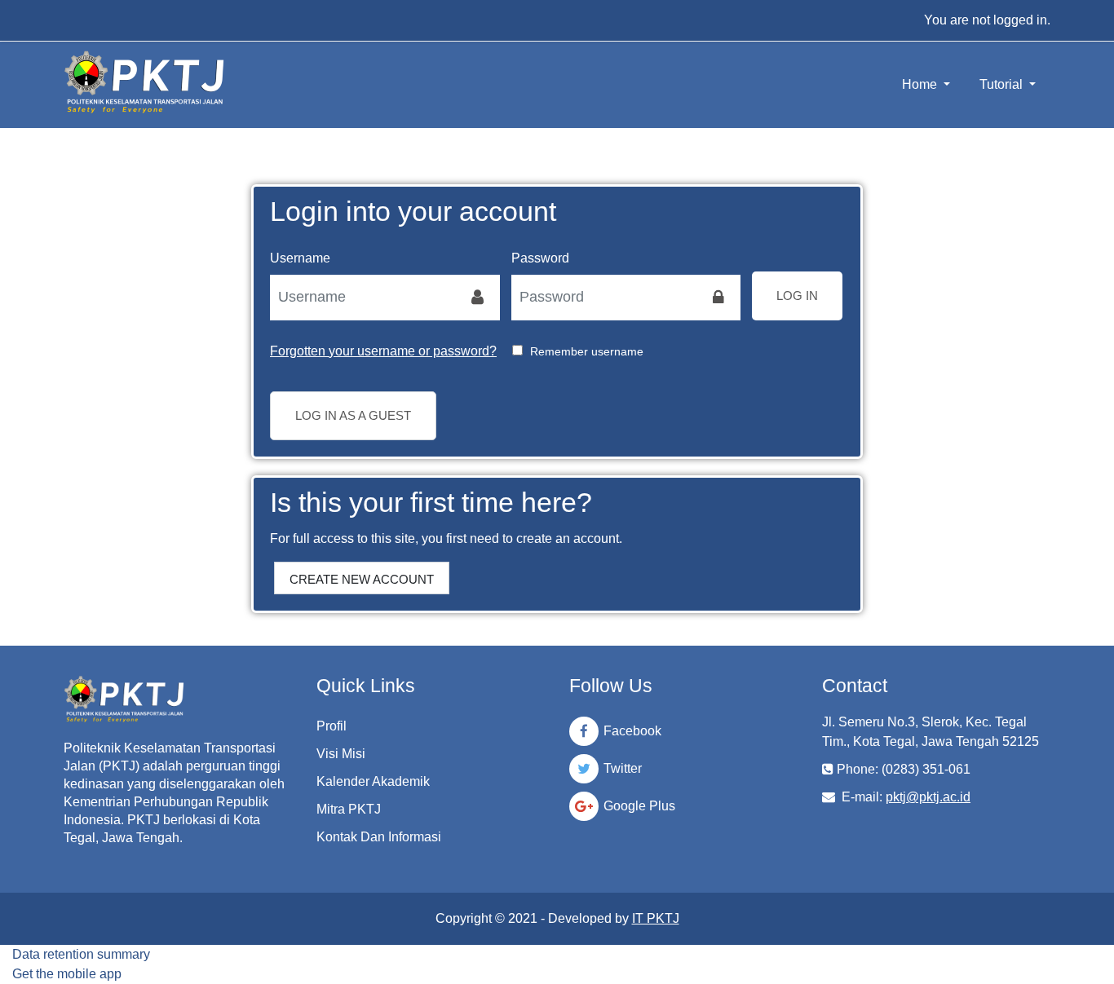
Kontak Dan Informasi (378, 837)
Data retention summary (81, 954)
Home (921, 84)
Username (300, 258)
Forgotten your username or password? (383, 351)
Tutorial (1002, 84)
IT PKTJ (655, 918)
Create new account (362, 579)
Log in (797, 295)
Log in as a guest (353, 415)
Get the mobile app (67, 974)
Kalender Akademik (373, 781)
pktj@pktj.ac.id (928, 797)
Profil (331, 726)
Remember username (586, 351)
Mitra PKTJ (348, 809)
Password (540, 258)
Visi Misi (340, 754)
